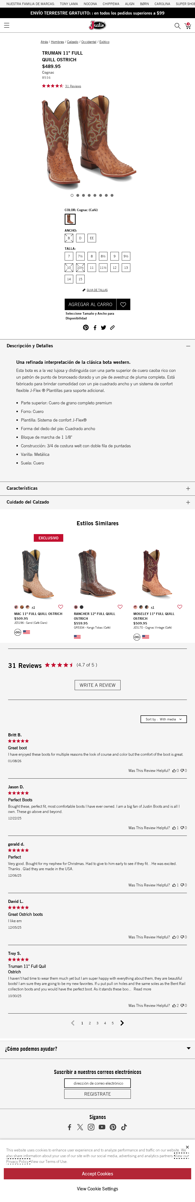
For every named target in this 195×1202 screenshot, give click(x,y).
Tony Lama (69, 4)
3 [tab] (83, 195)
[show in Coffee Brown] (147, 607)
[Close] (187, 1147)
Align (129, 4)
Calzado (72, 42)
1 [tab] (72, 195)
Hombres (57, 42)
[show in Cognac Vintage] (135, 607)
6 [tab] (100, 195)
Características (22, 488)
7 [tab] (106, 195)
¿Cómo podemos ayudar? (31, 1048)
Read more (142, 989)
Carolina (162, 4)
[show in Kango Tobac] (76, 607)
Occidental (88, 42)
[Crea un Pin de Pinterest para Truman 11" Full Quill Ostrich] (85, 327)
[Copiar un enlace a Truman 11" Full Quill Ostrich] (112, 328)
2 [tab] (78, 195)
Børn (144, 4)
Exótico (104, 42)
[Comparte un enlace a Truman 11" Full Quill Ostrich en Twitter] (103, 328)
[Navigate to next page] (122, 1023)
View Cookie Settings (97, 1189)
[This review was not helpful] (182, 770)
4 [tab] (89, 195)
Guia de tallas (97, 290)
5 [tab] (95, 195)
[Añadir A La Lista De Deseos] (123, 304)
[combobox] (164, 719)
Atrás (44, 42)
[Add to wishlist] (60, 607)
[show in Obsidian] (81, 607)
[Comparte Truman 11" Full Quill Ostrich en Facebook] (94, 328)
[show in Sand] (16, 607)
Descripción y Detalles (30, 346)
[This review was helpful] (174, 770)
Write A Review (98, 685)
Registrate (97, 1094)
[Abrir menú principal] (6, 25)
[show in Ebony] (22, 607)
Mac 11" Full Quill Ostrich (38, 614)
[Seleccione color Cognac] (70, 219)
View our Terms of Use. (49, 1161)
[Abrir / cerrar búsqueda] (177, 25)
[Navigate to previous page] (73, 1023)
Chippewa (111, 4)
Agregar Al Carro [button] (90, 304)
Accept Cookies (97, 1173)
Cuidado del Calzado (28, 502)
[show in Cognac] (27, 607)
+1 (33, 607)
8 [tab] (112, 195)
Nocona (90, 4)
